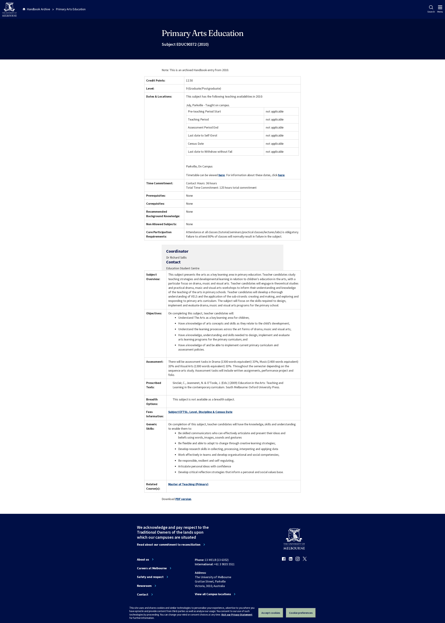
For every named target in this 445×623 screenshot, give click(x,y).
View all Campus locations (213, 594)
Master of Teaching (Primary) (188, 484)
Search (431, 11)
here (222, 175)
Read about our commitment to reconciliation (168, 544)
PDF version (183, 499)
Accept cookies (270, 612)
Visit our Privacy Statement (236, 614)
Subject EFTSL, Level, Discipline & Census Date (200, 412)
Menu (440, 11)
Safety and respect (150, 577)
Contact (142, 594)
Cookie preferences (301, 612)
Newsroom (144, 586)
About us (143, 559)
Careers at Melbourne (152, 568)
